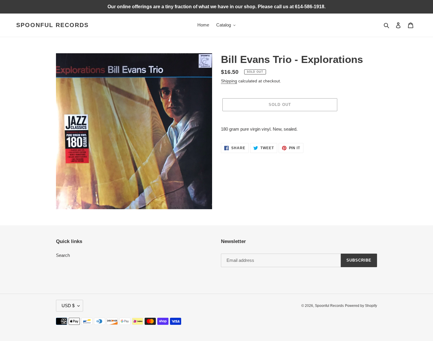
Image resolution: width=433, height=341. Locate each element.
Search (63, 255)
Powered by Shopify (361, 306)
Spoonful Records (52, 25)
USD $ (68, 305)
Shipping (229, 81)
